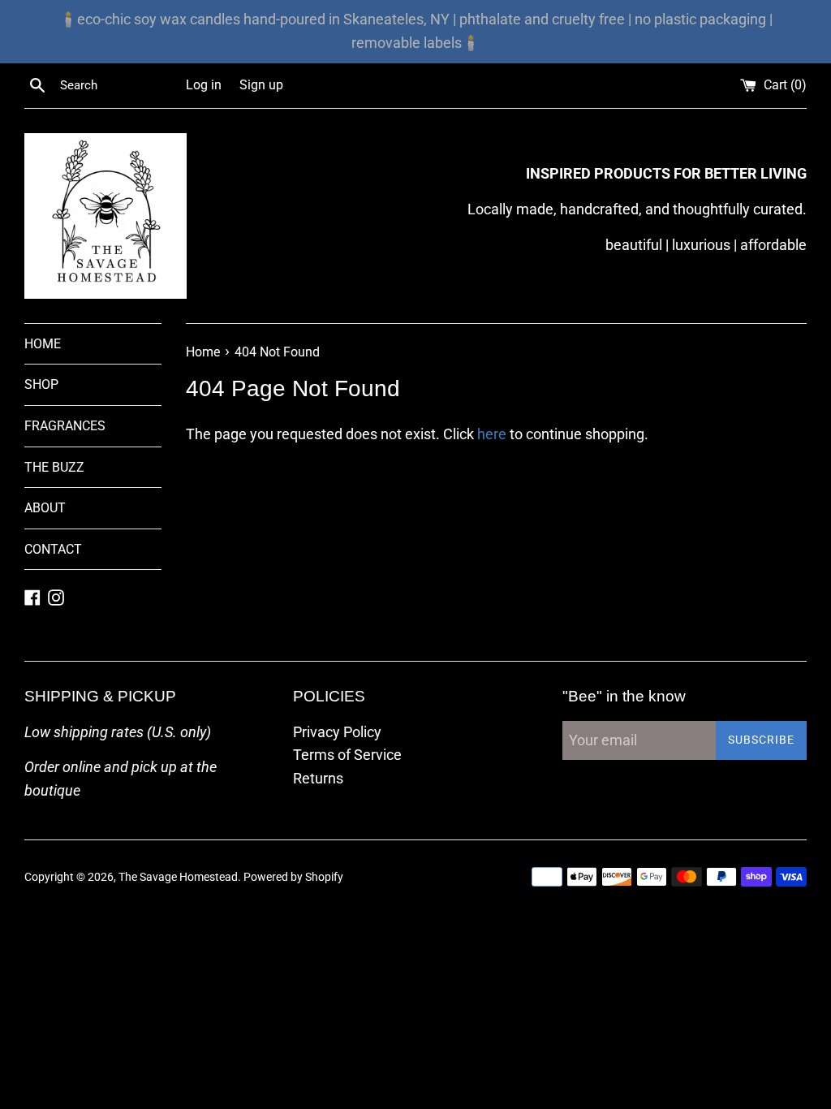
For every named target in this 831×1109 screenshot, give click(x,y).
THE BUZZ (54, 467)
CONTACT (53, 549)
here (491, 433)
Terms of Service (347, 754)
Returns (318, 778)
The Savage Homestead (178, 877)
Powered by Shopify (293, 877)
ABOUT (45, 508)
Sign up (261, 85)
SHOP (41, 384)
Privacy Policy (337, 731)
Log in (204, 85)
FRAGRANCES (64, 426)
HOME (42, 344)
